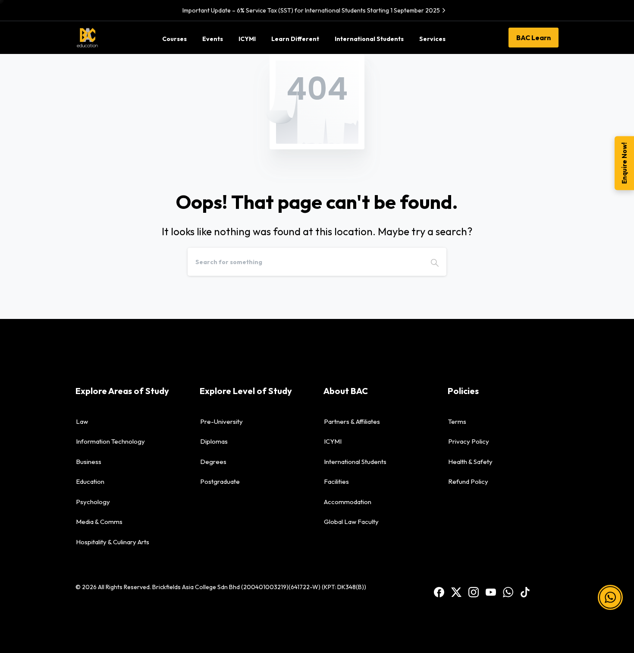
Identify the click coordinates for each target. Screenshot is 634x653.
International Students (355, 461)
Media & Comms (99, 521)
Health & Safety (470, 461)
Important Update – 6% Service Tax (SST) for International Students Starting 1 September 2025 (311, 10)
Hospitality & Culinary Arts (112, 542)
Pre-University (221, 421)
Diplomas (214, 441)
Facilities (336, 481)
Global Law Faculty (351, 521)
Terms (457, 421)
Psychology (93, 502)
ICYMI (333, 441)
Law (82, 421)
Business (88, 461)
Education (90, 481)
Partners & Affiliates (352, 421)
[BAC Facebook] (439, 591)
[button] (610, 593)
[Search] (434, 262)
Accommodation (347, 502)
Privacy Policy (468, 441)
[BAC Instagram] (473, 591)
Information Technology (110, 441)
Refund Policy (468, 481)
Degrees (213, 461)
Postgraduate (220, 481)
